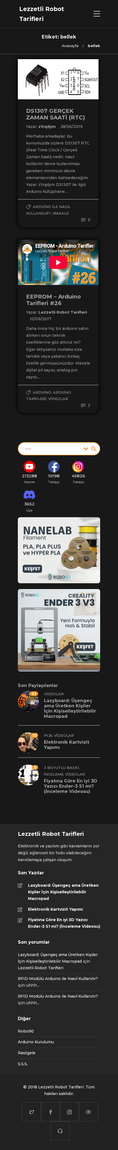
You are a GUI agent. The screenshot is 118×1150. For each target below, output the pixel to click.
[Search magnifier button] (93, 449)
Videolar (58, 398)
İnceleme (53, 774)
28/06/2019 (71, 126)
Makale (61, 213)
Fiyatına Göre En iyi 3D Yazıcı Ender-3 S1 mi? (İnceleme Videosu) (64, 923)
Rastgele (26, 1052)
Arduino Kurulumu (36, 1041)
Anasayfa (70, 45)
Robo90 (26, 1031)
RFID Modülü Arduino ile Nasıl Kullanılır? (58, 978)
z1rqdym (47, 126)
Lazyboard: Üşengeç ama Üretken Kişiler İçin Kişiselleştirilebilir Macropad (63, 892)
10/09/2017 (40, 318)
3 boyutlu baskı (61, 767)
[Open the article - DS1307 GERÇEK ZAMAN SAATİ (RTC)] (38, 79)
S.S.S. (23, 1063)
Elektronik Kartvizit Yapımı (55, 909)
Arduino (42, 392)
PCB (48, 735)
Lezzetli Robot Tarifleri (62, 312)
